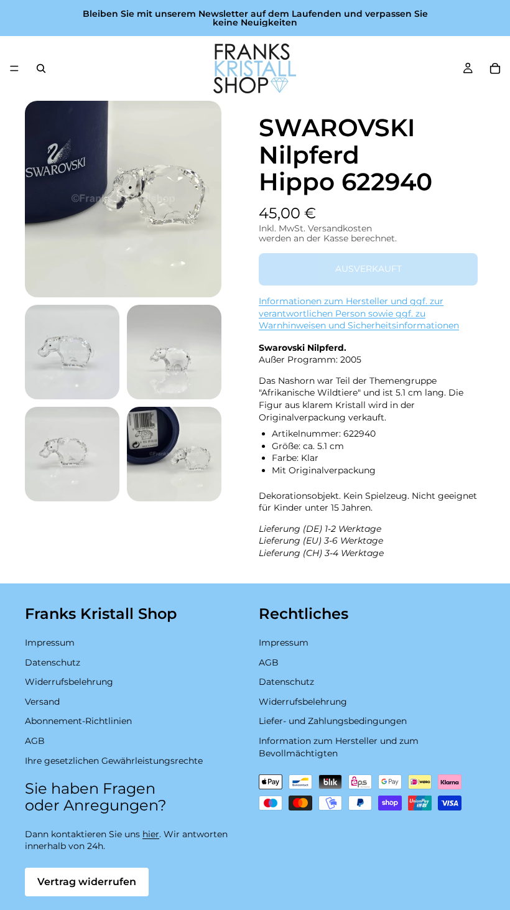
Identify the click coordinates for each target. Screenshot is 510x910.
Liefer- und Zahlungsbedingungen (333, 721)
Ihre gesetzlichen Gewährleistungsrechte (114, 760)
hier (150, 834)
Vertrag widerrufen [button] (86, 882)
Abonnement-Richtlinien (78, 721)
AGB (35, 740)
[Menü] (14, 68)
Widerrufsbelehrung (69, 681)
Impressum (50, 642)
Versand (42, 701)
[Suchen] (41, 68)
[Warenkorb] (495, 68)
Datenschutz (52, 662)
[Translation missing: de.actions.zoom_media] (123, 199)
